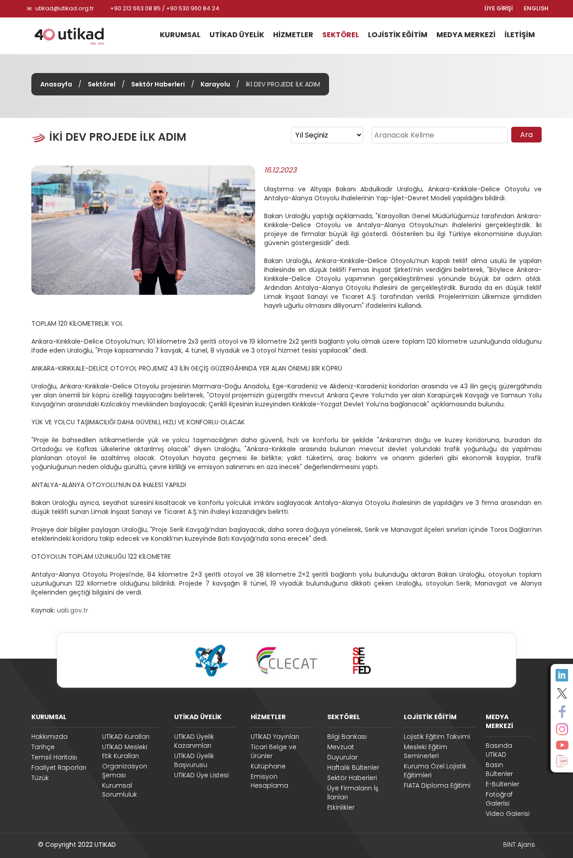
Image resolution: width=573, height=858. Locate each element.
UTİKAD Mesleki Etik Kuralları (124, 751)
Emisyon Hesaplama (269, 781)
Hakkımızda (49, 736)
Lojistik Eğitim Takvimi (437, 736)
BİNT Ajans (519, 844)
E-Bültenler (502, 784)
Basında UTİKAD (499, 750)
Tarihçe (43, 746)
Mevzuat (340, 746)
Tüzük (40, 777)
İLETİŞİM (520, 35)
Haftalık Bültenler (353, 767)
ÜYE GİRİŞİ (498, 8)
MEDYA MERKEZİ (466, 35)
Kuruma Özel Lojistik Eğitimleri (435, 771)
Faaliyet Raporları (58, 767)
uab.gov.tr (72, 610)
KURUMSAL (180, 35)
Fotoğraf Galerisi (499, 799)
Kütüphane (268, 766)
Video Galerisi (508, 813)
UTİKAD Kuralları (126, 736)
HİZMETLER (293, 35)
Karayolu (215, 84)
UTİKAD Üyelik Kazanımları (194, 741)
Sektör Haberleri (158, 84)
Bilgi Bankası (347, 736)
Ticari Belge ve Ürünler (273, 751)
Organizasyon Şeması (124, 771)
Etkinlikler (341, 807)
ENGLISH (536, 8)
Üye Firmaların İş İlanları (352, 793)
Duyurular (342, 757)
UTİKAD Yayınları (275, 736)
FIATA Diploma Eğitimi (437, 785)
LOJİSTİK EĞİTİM (398, 35)
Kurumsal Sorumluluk (119, 790)
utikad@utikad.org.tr (64, 8)
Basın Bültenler (499, 769)
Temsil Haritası (54, 757)
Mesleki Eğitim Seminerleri (425, 751)
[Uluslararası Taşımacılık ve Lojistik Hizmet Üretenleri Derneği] (73, 35)
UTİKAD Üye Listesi (201, 775)
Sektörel (101, 84)
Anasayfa (56, 84)
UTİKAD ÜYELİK (237, 35)
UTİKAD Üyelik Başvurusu (194, 760)
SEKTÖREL (340, 35)
